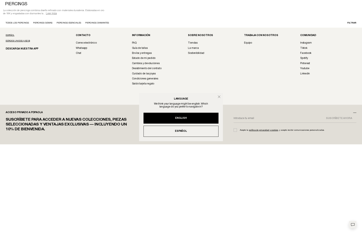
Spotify (304, 58)
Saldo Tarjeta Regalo (143, 84)
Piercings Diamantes (97, 23)
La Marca (193, 48)
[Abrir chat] (352, 224)
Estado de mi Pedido (143, 58)
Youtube (304, 69)
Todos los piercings (17, 23)
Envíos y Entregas (142, 53)
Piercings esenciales (69, 23)
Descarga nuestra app (20, 49)
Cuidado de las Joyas (144, 74)
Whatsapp (81, 48)
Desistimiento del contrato (147, 69)
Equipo (248, 43)
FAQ (134, 43)
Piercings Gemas (42, 23)
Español (181, 131)
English (181, 118)
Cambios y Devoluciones (146, 64)
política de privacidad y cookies (263, 131)
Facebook (305, 53)
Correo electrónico (86, 43)
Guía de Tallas (140, 48)
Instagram (306, 43)
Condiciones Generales (145, 79)
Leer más (51, 14)
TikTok (303, 48)
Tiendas (192, 43)
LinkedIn (305, 74)
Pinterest (305, 64)
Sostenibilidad (196, 53)
